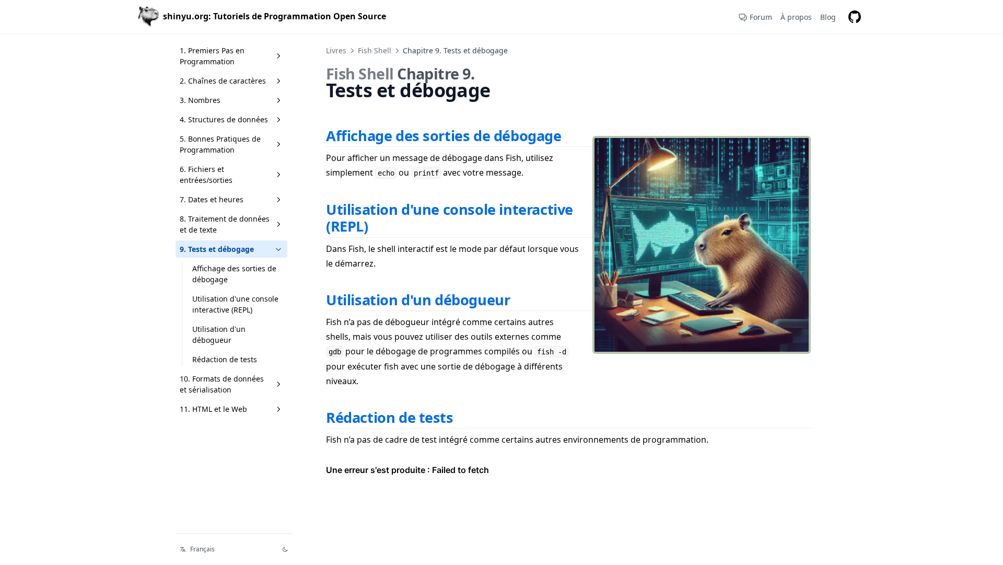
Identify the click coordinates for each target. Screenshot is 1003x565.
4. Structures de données (224, 119)
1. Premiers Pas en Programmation (212, 55)
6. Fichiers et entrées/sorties (206, 174)
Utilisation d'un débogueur (219, 334)
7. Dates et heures (211, 199)
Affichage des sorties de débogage (234, 273)
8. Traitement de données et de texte (225, 224)
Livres (336, 50)
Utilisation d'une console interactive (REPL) (235, 304)
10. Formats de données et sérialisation (222, 384)
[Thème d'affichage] (285, 549)
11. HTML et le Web (213, 409)
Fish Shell (374, 50)
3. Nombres (200, 100)
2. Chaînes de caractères (223, 81)
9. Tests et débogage (217, 249)
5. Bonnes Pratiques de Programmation (220, 144)
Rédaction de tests (224, 359)
